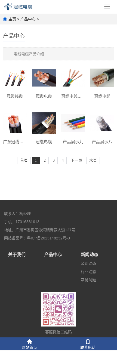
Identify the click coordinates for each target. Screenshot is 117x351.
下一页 (76, 160)
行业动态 (88, 271)
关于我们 (17, 254)
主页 (12, 19)
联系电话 (88, 347)
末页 (93, 160)
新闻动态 (89, 254)
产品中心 (28, 19)
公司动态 (88, 263)
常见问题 (88, 280)
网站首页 (29, 347)
